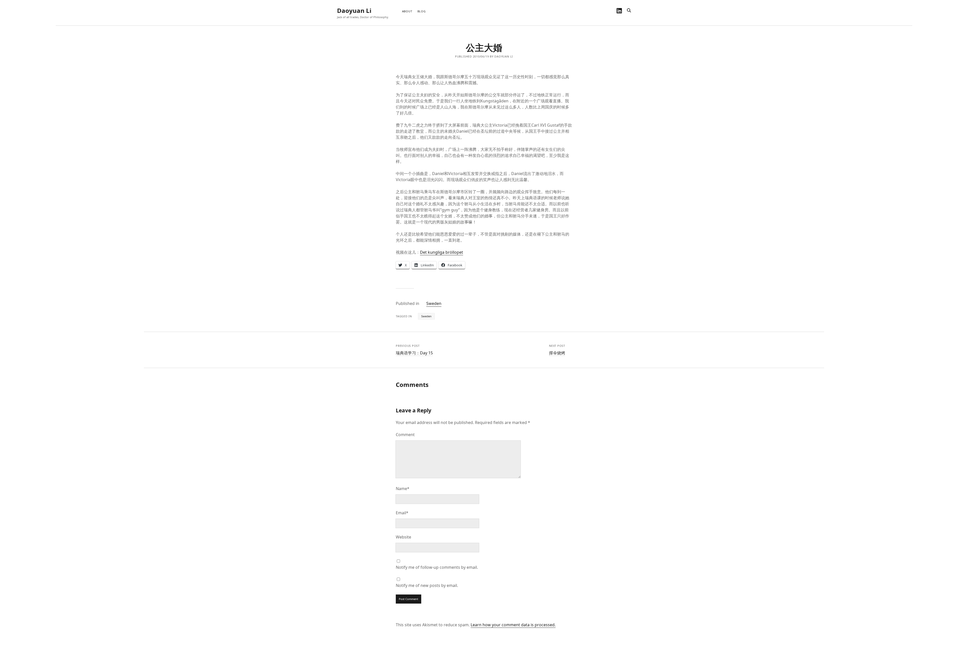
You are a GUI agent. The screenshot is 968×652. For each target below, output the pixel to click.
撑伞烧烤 (557, 353)
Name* (402, 488)
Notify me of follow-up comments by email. (437, 567)
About (407, 11)
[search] (628, 10)
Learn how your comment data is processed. (513, 625)
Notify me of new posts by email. (427, 585)
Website (403, 537)
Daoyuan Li (354, 10)
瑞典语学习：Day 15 (414, 353)
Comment (405, 434)
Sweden (433, 303)
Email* (402, 513)
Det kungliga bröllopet (441, 252)
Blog (421, 11)
